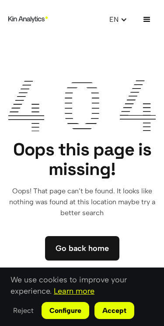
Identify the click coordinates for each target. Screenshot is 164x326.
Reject (23, 310)
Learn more (74, 291)
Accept (114, 310)
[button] (118, 19)
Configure (65, 310)
